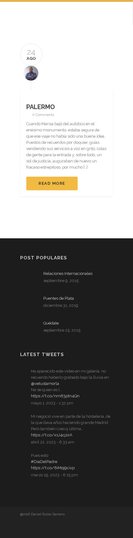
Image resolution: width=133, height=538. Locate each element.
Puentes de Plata (58, 298)
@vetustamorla (45, 383)
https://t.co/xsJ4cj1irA (51, 435)
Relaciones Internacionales (67, 273)
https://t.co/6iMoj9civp (53, 467)
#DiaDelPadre (44, 461)
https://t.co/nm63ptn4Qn (55, 396)
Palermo (40, 107)
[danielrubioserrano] (29, 72)
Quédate (51, 323)
